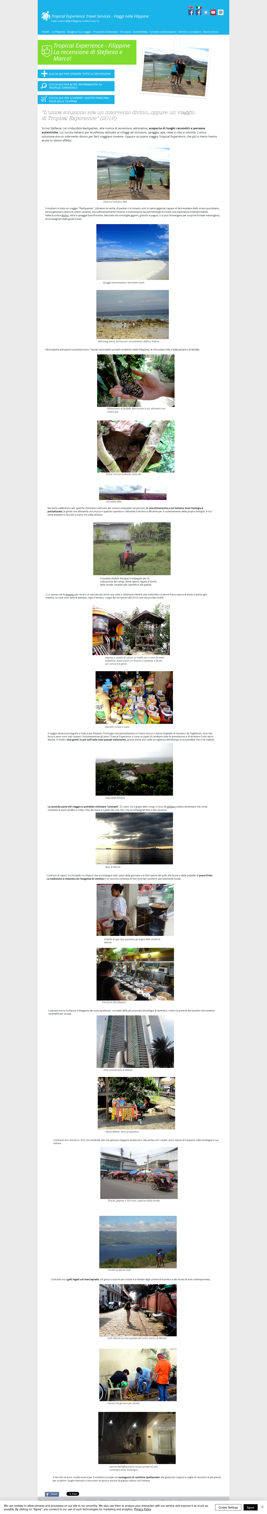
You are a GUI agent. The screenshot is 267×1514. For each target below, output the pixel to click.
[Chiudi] (262, 1507)
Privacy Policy (142, 1509)
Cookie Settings (228, 1507)
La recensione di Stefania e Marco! (87, 55)
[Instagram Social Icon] (220, 12)
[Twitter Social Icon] (206, 12)
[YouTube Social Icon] (213, 12)
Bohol (65, 215)
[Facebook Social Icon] (191, 12)
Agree (250, 1507)
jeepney (69, 594)
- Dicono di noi (210, 32)
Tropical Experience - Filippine (91, 45)
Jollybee (171, 806)
